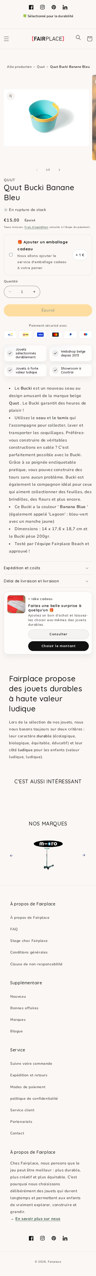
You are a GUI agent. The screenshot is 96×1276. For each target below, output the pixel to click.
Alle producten (19, 67)
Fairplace (54, 1262)
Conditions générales (29, 952)
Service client (22, 1110)
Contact (17, 1133)
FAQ (14, 929)
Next (82, 855)
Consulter (58, 634)
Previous (16, 855)
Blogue (16, 1031)
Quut (41, 67)
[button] (6, 38)
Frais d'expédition (36, 227)
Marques (18, 1019)
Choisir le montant (58, 646)
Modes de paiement (27, 1087)
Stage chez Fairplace (29, 940)
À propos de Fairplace (30, 917)
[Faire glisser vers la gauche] (36, 170)
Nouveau (18, 996)
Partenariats (21, 1121)
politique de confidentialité (34, 1098)
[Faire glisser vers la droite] (59, 170)
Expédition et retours (29, 1075)
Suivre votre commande (31, 1063)
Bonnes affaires (24, 1008)
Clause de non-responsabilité (36, 964)
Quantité (11, 281)
